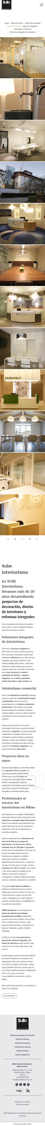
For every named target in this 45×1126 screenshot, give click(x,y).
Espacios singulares (30, 26)
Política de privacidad (22, 1102)
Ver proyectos (9, 996)
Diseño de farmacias (33, 23)
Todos (6, 23)
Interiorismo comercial (22, 29)
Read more (22, 57)
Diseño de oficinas (14, 26)
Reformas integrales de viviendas (22, 32)
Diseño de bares (17, 23)
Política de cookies (22, 1104)
